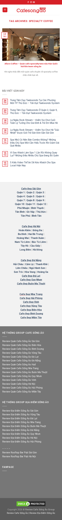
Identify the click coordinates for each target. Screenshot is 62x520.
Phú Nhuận (23, 208)
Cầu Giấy (35, 245)
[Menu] (5, 9)
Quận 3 (40, 192)
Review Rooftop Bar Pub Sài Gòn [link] (19, 452)
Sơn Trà (18, 272)
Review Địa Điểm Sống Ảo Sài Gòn (20, 410)
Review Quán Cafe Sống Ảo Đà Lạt (20, 356)
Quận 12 (41, 204)
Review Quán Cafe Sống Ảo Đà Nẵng (21, 360)
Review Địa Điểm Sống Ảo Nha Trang (21, 422)
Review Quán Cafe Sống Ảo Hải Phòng (22, 387)
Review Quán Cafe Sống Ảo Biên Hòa (21, 345)
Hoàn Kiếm (25, 230)
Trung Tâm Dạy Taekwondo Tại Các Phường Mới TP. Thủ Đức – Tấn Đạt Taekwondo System (35, 102)
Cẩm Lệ (29, 264)
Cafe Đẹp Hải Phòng (31, 298)
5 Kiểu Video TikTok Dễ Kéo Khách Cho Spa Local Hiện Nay (32, 164)
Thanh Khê (42, 264)
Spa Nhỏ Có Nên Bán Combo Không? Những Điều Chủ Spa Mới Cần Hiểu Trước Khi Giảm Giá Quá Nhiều (34, 142)
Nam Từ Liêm (22, 242)
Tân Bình (20, 211)
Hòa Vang (30, 272)
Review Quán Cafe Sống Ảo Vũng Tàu (21, 352)
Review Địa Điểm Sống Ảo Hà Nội (19, 437)
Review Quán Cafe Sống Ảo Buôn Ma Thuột (24, 372)
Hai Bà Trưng (35, 234)
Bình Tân (36, 215)
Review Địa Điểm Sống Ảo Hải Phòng (21, 441)
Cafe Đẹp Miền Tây (31, 317)
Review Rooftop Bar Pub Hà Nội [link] (19, 456)
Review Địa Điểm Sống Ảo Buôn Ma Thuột (24, 426)
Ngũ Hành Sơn (37, 268)
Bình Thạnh (37, 208)
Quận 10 (19, 204)
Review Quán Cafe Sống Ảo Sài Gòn (21, 341)
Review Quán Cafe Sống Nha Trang (20, 368)
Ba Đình (22, 234)
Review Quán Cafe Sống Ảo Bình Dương (23, 348)
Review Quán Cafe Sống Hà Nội (18, 383)
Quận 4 (21, 196)
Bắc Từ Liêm (39, 242)
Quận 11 (30, 204)
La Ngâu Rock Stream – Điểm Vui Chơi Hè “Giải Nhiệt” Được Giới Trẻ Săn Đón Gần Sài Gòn (34, 131)
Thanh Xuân (37, 238)
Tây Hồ (24, 245)
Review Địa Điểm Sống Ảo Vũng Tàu (21, 414)
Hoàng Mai (23, 238)
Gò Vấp (30, 211)
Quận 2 (30, 192)
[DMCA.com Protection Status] (31, 503)
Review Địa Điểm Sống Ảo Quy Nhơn (21, 433)
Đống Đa (37, 230)
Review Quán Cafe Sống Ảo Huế (19, 364)
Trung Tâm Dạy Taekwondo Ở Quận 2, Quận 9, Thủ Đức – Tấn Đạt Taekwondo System (33, 111)
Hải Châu (18, 264)
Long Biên (25, 249)
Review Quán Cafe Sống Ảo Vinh (19, 380)
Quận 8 (30, 200)
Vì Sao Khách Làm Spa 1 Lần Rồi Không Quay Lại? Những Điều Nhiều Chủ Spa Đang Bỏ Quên (34, 154)
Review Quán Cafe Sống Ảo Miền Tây (21, 391)
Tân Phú (25, 215)
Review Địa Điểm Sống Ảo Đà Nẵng (20, 430)
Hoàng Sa (42, 272)
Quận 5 (30, 196)
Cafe (23, 294)
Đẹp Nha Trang (34, 294)
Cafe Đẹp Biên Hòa (31, 309)
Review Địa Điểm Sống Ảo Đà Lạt (19, 418)
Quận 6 (40, 196)
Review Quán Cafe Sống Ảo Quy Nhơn (22, 376)
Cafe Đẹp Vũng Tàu (31, 305)
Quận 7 (21, 200)
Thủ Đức (41, 211)
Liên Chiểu (21, 268)
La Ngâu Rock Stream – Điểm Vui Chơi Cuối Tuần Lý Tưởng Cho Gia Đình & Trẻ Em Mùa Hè (34, 121)
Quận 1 (21, 192)
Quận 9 (40, 200)
